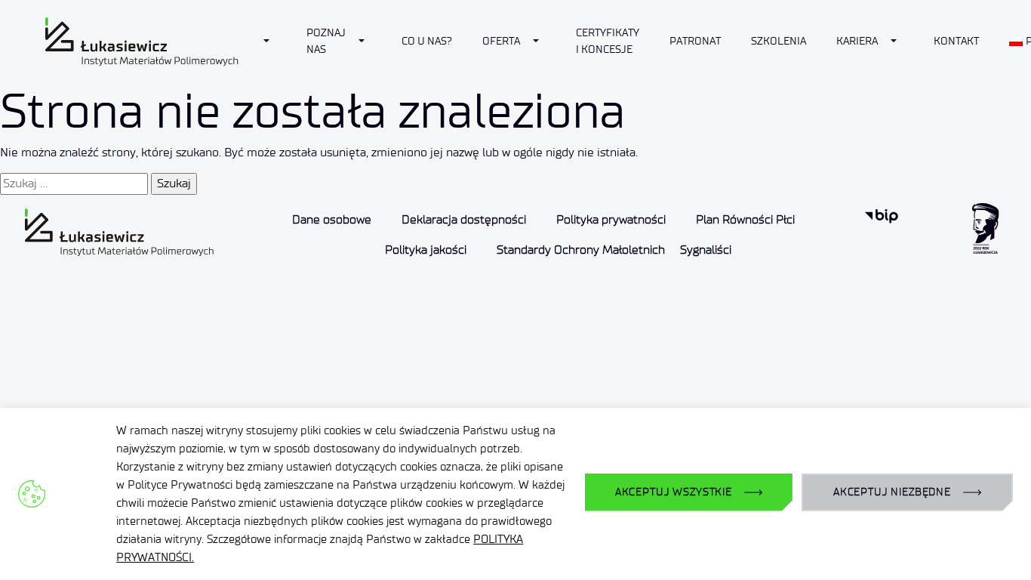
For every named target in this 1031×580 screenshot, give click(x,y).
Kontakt (956, 41)
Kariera (857, 41)
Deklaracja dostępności (464, 219)
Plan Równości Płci (745, 219)
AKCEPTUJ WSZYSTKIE (673, 492)
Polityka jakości (425, 249)
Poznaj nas (326, 41)
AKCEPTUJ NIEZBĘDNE (892, 492)
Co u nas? (427, 41)
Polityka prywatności (611, 219)
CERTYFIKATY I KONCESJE (607, 41)
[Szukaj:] (74, 183)
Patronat (695, 41)
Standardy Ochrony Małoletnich (581, 249)
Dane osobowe (331, 219)
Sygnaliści (705, 249)
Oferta (501, 41)
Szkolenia (778, 41)
